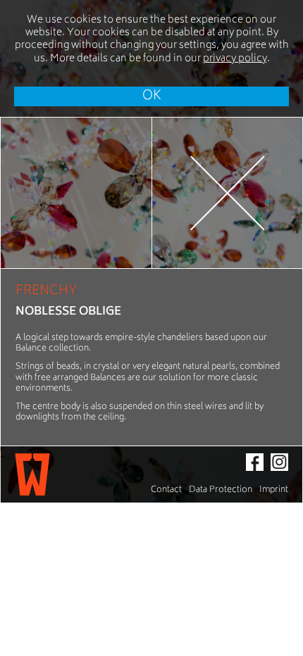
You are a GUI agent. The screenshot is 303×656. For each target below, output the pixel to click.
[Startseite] (32, 474)
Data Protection (220, 490)
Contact (166, 490)
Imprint (273, 490)
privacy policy (235, 59)
